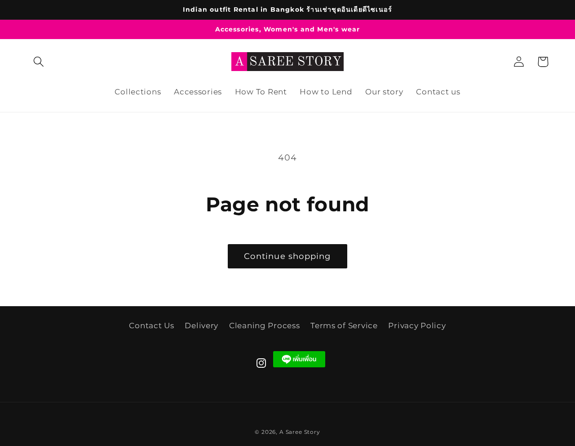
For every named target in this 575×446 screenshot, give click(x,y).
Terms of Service (344, 325)
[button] (39, 62)
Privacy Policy (417, 325)
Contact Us (151, 325)
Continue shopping (287, 256)
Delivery (201, 325)
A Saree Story (299, 431)
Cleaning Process (264, 325)
